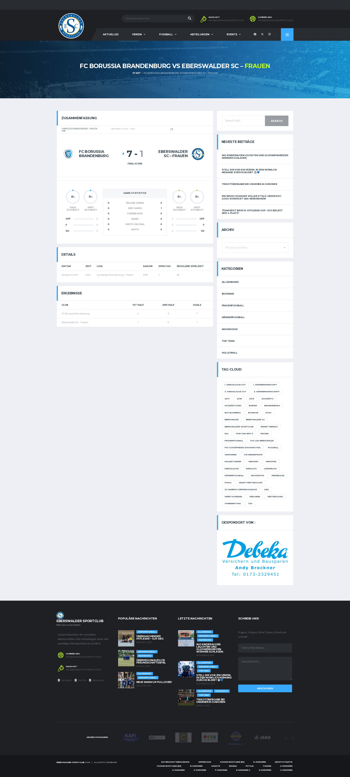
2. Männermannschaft (267, 391)
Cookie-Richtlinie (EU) (232, 762)
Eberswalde (232, 419)
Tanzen (267, 766)
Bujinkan (228, 293)
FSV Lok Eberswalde (262, 440)
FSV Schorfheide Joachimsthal (243, 447)
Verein (137, 34)
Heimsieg (253, 461)
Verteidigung (275, 496)
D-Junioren (259, 762)
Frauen (264, 433)
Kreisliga (251, 468)
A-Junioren (286, 766)
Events (232, 34)
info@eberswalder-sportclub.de (226, 20)
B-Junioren (196, 766)
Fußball (273, 447)
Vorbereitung (233, 503)
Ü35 (250, 503)
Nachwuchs (230, 329)
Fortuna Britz (244, 433)
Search (277, 120)
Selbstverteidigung (251, 482)
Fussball (166, 34)
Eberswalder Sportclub (239, 426)
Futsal (250, 766)
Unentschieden (233, 496)
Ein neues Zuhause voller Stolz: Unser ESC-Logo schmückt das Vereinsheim (252, 197)
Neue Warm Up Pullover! (154, 682)
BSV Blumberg (233, 413)
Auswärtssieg (233, 405)
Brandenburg (272, 405)
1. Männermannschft (265, 385)
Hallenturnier (233, 461)
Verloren (254, 496)
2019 (251, 399)
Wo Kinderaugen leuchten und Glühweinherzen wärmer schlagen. (255, 156)
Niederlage (278, 475)
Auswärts (267, 399)
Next (292, 738)
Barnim (253, 405)
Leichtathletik (283, 762)
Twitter (82, 680)
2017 (227, 399)
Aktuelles (110, 34)
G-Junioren (178, 770)
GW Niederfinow (253, 454)
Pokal (228, 482)
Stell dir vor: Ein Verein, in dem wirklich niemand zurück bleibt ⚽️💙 (249, 171)
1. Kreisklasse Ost (235, 385)
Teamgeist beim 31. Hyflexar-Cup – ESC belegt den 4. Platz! (252, 211)
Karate (215, 766)
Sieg (266, 489)
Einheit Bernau (269, 426)
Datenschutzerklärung (175, 762)
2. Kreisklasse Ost (235, 391)
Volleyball (229, 352)
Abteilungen (199, 34)
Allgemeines (230, 282)
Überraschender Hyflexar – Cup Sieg (150, 637)
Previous (285, 738)
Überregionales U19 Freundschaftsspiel (151, 661)
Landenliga (270, 468)
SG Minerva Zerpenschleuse (241, 489)
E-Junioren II (243, 770)
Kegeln (233, 766)
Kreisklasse (232, 468)
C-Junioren (286, 770)
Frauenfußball (233, 305)
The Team (228, 341)
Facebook (66, 680)
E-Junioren (265, 770)
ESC (227, 433)
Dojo (268, 413)
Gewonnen (231, 454)
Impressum (204, 762)
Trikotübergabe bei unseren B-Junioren (249, 184)
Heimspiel (271, 461)
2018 (239, 399)
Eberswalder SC (255, 419)
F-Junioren (221, 770)
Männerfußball (233, 317)
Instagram (98, 680)
